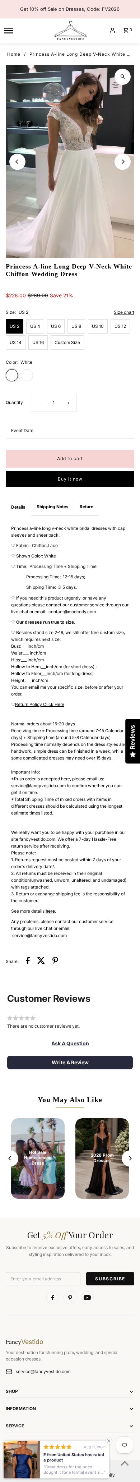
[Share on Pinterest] (55, 961)
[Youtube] (87, 1297)
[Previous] (17, 161)
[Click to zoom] (123, 77)
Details (18, 507)
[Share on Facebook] (28, 961)
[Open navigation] (26, 30)
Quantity (14, 402)
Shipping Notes (53, 506)
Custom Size (67, 342)
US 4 (35, 326)
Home (13, 54)
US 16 (38, 342)
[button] (70, 1043)
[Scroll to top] (125, 1463)
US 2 (14, 326)
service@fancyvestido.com (43, 1371)
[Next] (123, 161)
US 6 (56, 326)
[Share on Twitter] (41, 961)
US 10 (98, 326)
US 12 (120, 326)
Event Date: (22, 430)
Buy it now (70, 479)
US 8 (76, 326)
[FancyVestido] (70, 30)
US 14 (16, 342)
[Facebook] (52, 1297)
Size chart (124, 312)
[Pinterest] (70, 1297)
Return (86, 506)
